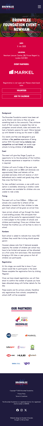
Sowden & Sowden (27, 418)
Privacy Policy (21, 393)
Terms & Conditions (21, 396)
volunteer (21, 90)
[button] (39, 7)
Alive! (27, 420)
